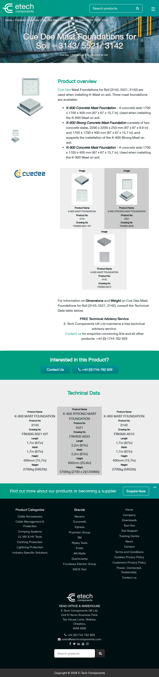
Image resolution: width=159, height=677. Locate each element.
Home (8, 20)
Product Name (82, 207)
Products (20, 20)
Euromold (79, 521)
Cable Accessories (30, 516)
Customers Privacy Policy (129, 562)
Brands (79, 509)
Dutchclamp (80, 558)
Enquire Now (136, 491)
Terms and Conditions (129, 552)
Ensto (79, 548)
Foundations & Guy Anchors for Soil (90, 54)
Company (129, 515)
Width (35, 447)
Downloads (129, 520)
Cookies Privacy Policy (129, 557)
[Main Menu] (150, 10)
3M (79, 537)
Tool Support (129, 530)
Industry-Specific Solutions (29, 552)
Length (34, 438)
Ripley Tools (79, 542)
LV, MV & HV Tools (30, 536)
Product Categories (30, 509)
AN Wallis (79, 553)
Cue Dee (34, 20)
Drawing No (82, 222)
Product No (82, 215)
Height (35, 455)
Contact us (73, 333)
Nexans (79, 516)
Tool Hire (129, 525)
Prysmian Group (79, 532)
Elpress (79, 527)
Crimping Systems (30, 531)
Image (82, 170)
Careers (129, 546)
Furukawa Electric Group (79, 564)
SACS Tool (79, 569)
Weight (35, 464)
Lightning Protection (30, 547)
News (129, 541)
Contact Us (55, 369)
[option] (30, 97)
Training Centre (129, 536)
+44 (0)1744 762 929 (97, 369)
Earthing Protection (29, 542)
